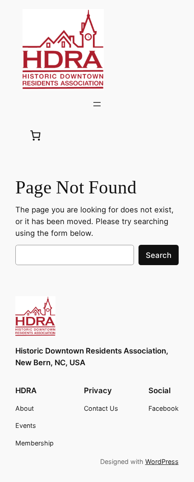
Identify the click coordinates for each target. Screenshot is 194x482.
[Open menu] (97, 104)
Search (158, 255)
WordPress (162, 461)
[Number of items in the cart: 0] (36, 135)
